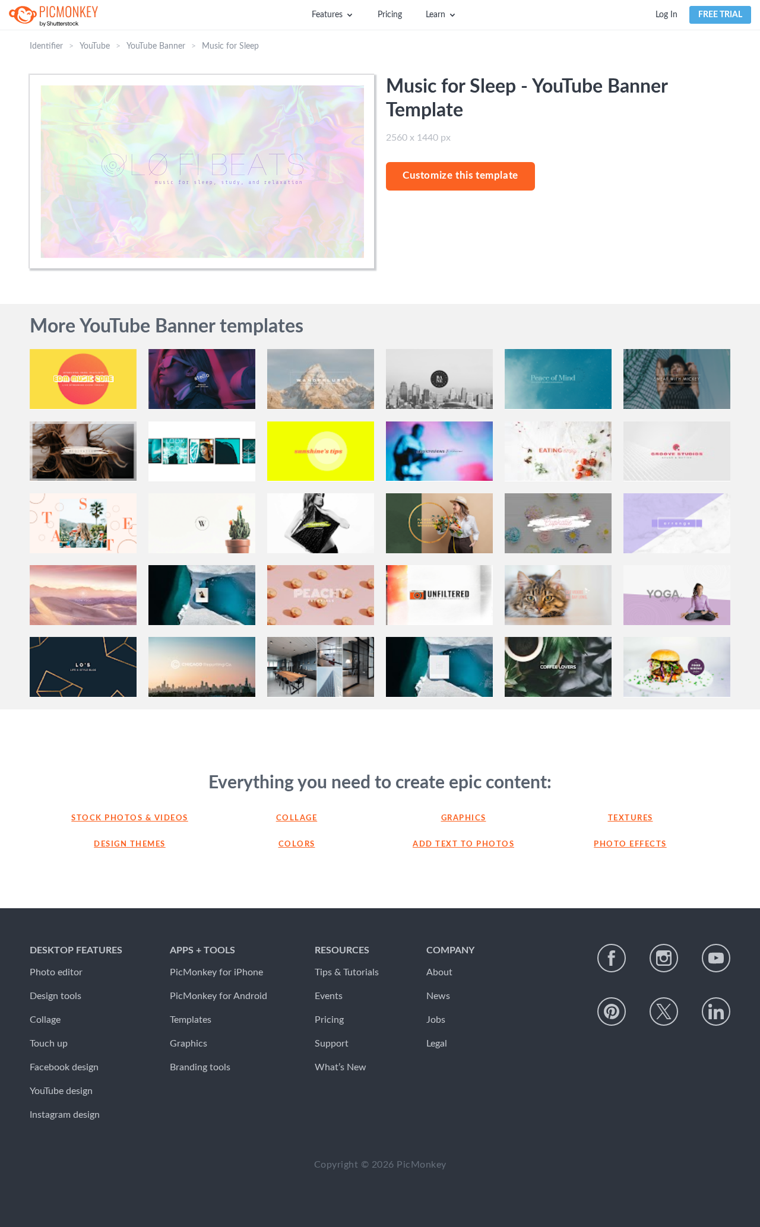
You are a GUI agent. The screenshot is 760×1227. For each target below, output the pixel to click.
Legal (436, 1043)
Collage (297, 818)
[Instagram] (664, 958)
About (439, 972)
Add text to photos (463, 844)
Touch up (49, 1043)
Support (332, 1043)
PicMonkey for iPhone (216, 972)
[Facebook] (611, 958)
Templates (190, 1020)
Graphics (463, 818)
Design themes (130, 844)
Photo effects (630, 844)
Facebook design (64, 1067)
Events (329, 996)
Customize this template (460, 175)
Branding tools (200, 1067)
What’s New (340, 1067)
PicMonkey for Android (218, 996)
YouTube (95, 46)
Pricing (390, 15)
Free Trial (720, 15)
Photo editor (56, 972)
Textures (630, 818)
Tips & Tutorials (347, 972)
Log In (666, 15)
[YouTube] (716, 958)
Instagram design (65, 1115)
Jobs (435, 1020)
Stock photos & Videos (129, 818)
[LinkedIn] (716, 1011)
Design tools (55, 996)
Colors (296, 844)
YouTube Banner (155, 46)
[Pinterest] (611, 1011)
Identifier (46, 46)
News (438, 996)
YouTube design (61, 1091)
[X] (664, 1011)
